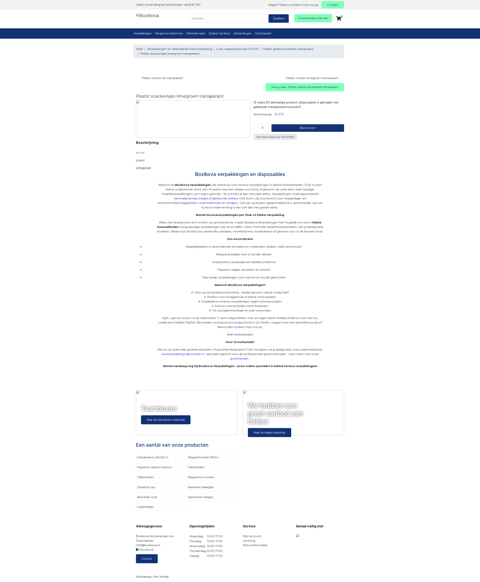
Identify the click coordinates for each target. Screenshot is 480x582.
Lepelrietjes (145, 507)
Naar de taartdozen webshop (166, 419)
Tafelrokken (145, 477)
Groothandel (263, 33)
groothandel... (240, 358)
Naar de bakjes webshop (270, 432)
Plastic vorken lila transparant (162, 78)
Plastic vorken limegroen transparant (312, 78)
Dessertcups (146, 487)
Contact (332, 5)
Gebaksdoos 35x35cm (152, 457)
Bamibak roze (147, 497)
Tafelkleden (196, 467)
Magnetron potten (201, 477)
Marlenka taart (195, 33)
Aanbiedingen (242, 33)
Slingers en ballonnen (169, 33)
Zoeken (278, 18)
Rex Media (161, 576)
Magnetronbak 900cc (203, 457)
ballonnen (214, 203)
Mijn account (252, 536)
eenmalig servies (186, 198)
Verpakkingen (143, 33)
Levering (249, 540)
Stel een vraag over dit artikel (275, 137)
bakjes (203, 198)
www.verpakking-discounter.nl (182, 354)
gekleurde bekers (225, 198)
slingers (232, 203)
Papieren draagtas (201, 487)
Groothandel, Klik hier (313, 18)
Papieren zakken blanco (154, 467)
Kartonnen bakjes (200, 497)
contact (239, 327)
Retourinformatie (255, 545)
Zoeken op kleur (219, 33)
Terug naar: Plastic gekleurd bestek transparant (304, 87)
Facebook (146, 549)
